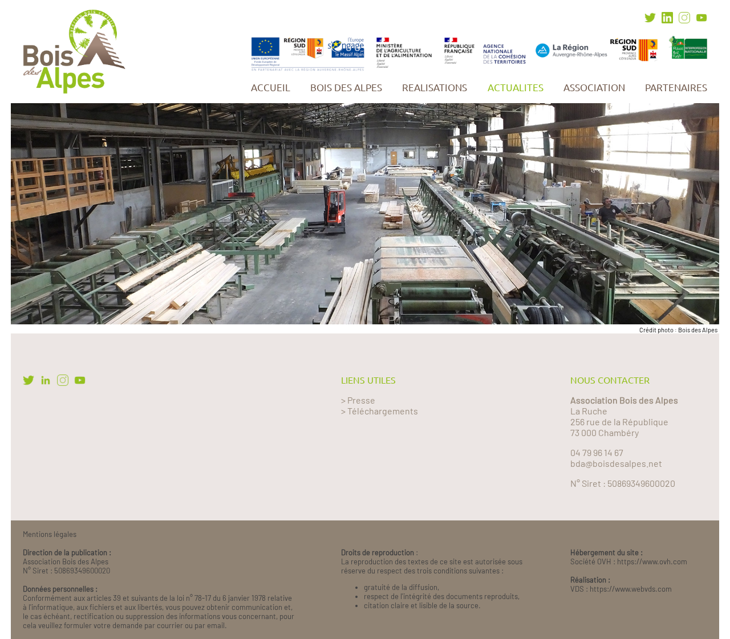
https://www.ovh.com (652, 561)
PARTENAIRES (676, 87)
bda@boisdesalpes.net (616, 463)
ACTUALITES (516, 87)
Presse (361, 399)
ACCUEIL (270, 87)
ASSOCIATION (594, 87)
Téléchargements (382, 410)
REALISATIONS (434, 87)
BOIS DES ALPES (346, 87)
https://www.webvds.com (631, 588)
